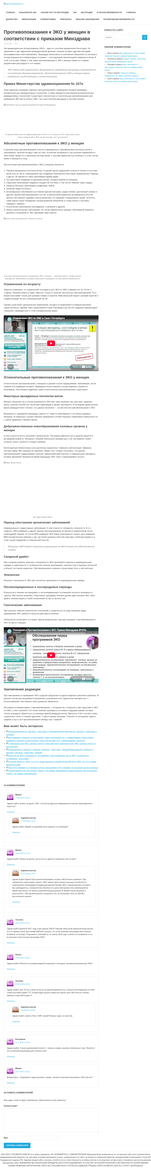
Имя (6, 1138)
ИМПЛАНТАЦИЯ (29, 19)
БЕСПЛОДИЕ (87, 12)
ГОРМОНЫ (131, 12)
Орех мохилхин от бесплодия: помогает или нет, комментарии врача (124, 67)
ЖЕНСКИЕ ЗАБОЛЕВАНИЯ (87, 19)
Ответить (11, 812)
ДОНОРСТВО (12, 19)
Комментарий (11, 1106)
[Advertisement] (122, 131)
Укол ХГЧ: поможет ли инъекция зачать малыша (75, 768)
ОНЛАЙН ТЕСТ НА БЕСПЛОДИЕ (55, 12)
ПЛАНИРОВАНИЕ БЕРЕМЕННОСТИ (118, 19)
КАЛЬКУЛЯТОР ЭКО (27, 12)
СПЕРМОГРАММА (48, 19)
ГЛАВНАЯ (10, 12)
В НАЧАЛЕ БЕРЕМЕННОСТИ (109, 12)
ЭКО (75, 12)
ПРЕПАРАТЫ (65, 19)
